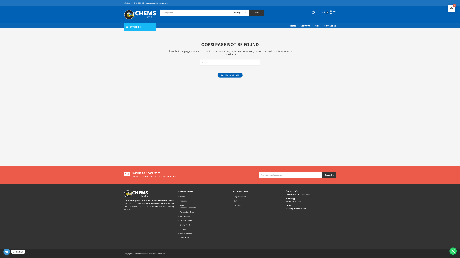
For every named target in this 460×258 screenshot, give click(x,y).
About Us (305, 26)
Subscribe (329, 175)
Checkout (237, 205)
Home (293, 26)
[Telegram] (6, 252)
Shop (317, 26)
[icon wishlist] (313, 13)
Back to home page (230, 75)
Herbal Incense (186, 233)
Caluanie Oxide (186, 220)
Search (256, 12)
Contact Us (330, 26)
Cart (235, 201)
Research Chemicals (188, 207)
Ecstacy (183, 229)
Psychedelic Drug (187, 212)
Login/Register (240, 196)
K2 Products (185, 216)
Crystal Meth (185, 225)
